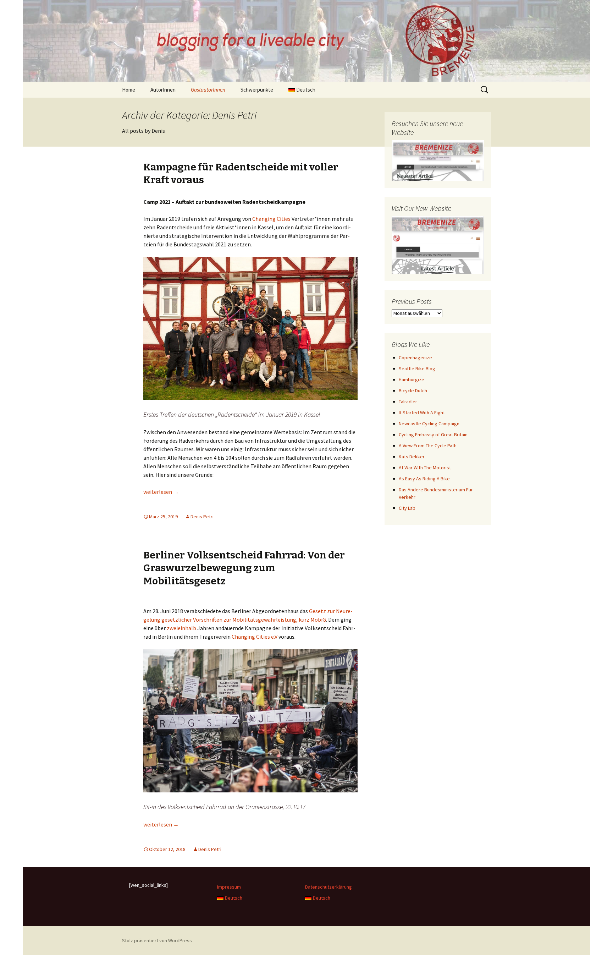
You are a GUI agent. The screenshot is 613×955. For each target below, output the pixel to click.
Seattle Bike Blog (417, 368)
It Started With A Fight (422, 412)
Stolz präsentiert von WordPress (157, 940)
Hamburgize (411, 379)
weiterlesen (161, 491)
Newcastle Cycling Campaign (429, 423)
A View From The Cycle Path (428, 445)
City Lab (407, 508)
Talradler (408, 401)
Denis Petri (202, 516)
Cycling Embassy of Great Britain (433, 434)
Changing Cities (272, 218)
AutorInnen (163, 89)
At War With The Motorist (425, 467)
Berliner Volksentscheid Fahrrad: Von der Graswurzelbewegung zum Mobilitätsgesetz (244, 568)
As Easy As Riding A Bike (424, 478)
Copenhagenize (415, 357)
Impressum (229, 887)
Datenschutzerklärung (328, 887)
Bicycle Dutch (413, 390)
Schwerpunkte (257, 89)
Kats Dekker (412, 456)
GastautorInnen (208, 89)
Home (128, 89)
